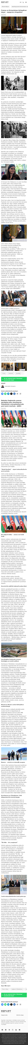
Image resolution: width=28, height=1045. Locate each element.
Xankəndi (10, 373)
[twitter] (11, 394)
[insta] (6, 1030)
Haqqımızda (4, 1015)
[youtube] (19, 1030)
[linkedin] (14, 394)
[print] (17, 394)
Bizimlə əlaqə (20, 1015)
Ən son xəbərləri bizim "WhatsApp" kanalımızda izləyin (13, 379)
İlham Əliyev (5, 6)
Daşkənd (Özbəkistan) (17, 989)
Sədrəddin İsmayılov (10, 386)
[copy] (20, 394)
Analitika (3, 14)
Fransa (3, 373)
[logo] (4, 2)
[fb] (2, 394)
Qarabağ (18, 373)
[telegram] (8, 394)
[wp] (5, 394)
